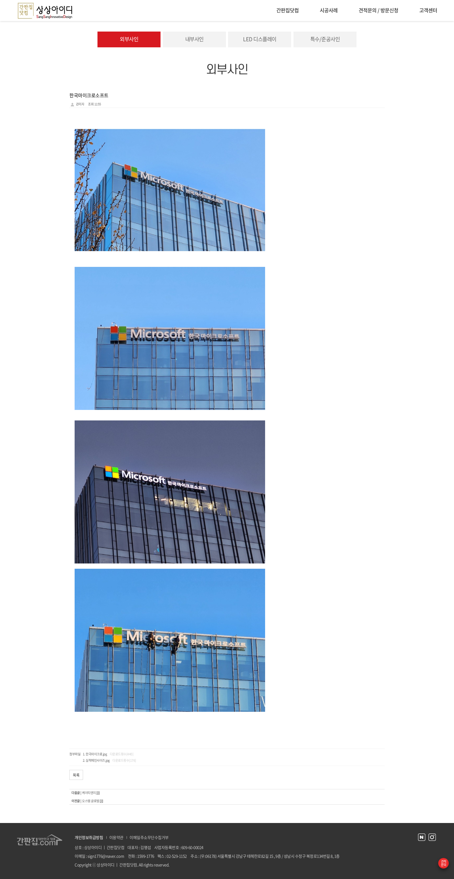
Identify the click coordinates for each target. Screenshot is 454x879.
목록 (76, 775)
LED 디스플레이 (259, 39)
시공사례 (329, 10)
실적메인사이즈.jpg (98, 760)
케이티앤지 (89, 792)
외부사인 (129, 39)
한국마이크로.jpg (96, 754)
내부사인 (194, 39)
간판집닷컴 (287, 10)
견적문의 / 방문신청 (378, 10)
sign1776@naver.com (105, 856)
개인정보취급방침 (89, 837)
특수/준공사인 (325, 39)
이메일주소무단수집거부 (149, 837)
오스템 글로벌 (90, 801)
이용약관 (116, 837)
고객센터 (428, 10)
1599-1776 (145, 856)
